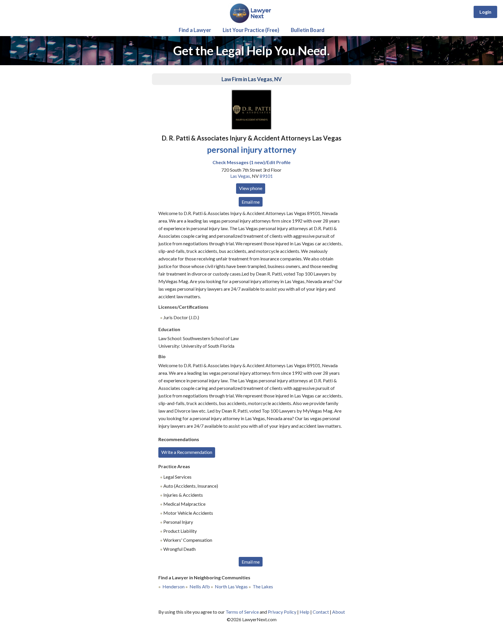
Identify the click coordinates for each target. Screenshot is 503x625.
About (338, 612)
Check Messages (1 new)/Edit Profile (251, 162)
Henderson (173, 586)
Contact (321, 612)
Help (304, 612)
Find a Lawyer (195, 30)
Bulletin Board (308, 30)
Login (485, 12)
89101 (266, 176)
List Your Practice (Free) (251, 30)
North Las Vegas (231, 586)
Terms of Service (242, 612)
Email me (251, 202)
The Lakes (263, 586)
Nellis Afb (199, 586)
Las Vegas (240, 176)
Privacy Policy (282, 612)
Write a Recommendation (186, 452)
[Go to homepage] (251, 22)
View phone (250, 188)
